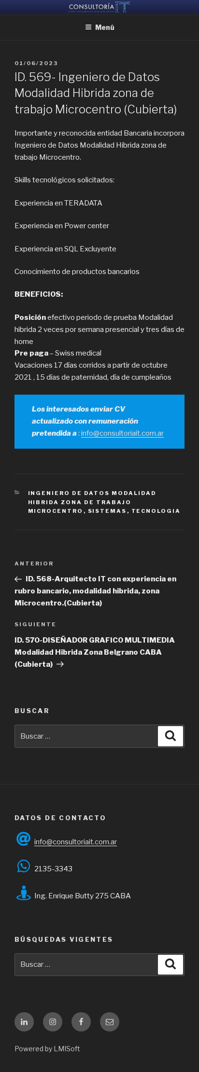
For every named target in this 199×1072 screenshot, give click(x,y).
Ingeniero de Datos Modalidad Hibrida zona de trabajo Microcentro (92, 502)
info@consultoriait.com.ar (122, 433)
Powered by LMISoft (47, 1049)
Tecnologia (156, 511)
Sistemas (107, 511)
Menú (104, 27)
